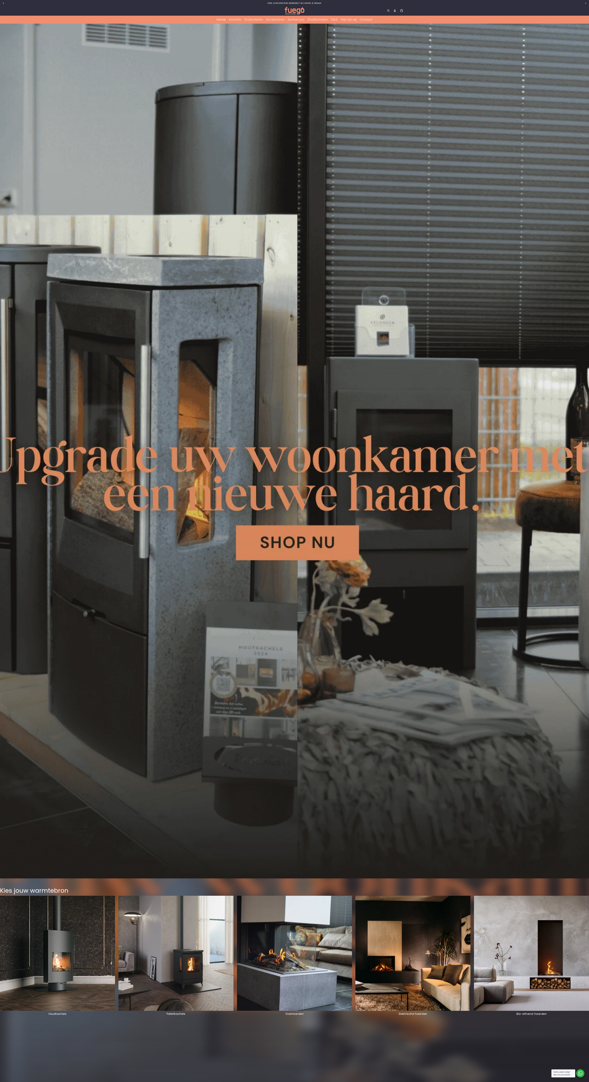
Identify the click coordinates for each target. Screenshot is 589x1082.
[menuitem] (221, 19)
